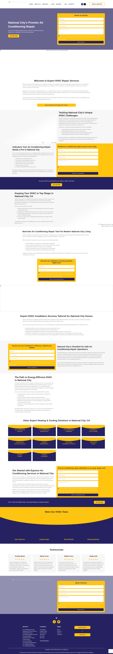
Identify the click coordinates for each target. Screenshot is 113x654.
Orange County (43, 631)
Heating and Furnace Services (30, 631)
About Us (59, 631)
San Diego (42, 634)
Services (59, 632)
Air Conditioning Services (28, 629)
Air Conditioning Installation (29, 645)
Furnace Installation (27, 641)
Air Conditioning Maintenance (29, 642)
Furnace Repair (26, 639)
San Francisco (43, 632)
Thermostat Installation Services (30, 634)
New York (42, 637)
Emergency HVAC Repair (29, 637)
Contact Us (59, 634)
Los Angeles (43, 629)
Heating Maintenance (28, 632)
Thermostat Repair (27, 636)
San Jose (42, 636)
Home (58, 629)
